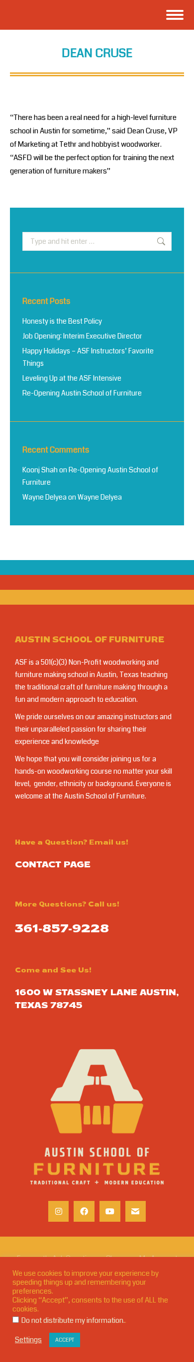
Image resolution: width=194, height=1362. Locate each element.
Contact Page (53, 865)
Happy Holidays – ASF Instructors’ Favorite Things (88, 357)
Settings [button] (28, 1340)
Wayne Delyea (44, 497)
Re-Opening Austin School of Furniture (82, 393)
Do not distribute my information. (73, 1320)
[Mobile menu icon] (175, 15)
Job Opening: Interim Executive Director (82, 336)
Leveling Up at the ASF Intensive (71, 378)
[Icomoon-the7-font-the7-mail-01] (135, 1211)
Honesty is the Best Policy (62, 321)
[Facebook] (84, 1211)
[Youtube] (109, 1211)
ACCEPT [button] (64, 1340)
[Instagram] (58, 1211)
